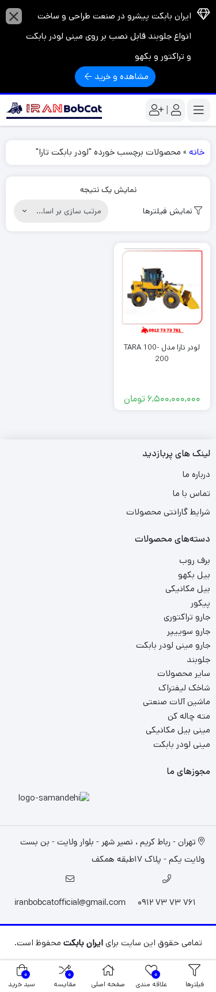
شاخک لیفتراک (184, 688)
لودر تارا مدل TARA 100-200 (162, 353)
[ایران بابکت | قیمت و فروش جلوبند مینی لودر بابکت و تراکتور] (54, 110)
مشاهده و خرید (121, 76)
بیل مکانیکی (187, 589)
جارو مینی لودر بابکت (173, 645)
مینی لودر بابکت (181, 744)
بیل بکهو (194, 575)
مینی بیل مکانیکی (178, 730)
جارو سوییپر (188, 631)
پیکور (200, 603)
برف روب (194, 560)
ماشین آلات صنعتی (176, 702)
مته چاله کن (189, 716)
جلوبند (198, 659)
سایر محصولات (183, 673)
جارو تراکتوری (187, 617)
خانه (196, 152)
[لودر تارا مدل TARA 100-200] (162, 291)
